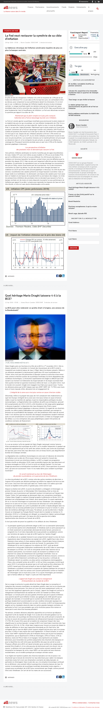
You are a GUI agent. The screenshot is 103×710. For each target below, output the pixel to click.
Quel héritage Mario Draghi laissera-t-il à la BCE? (83, 188)
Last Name (72, 239)
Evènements (81, 7)
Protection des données (92, 707)
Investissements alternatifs (53, 7)
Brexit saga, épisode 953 (77, 213)
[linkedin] (63, 275)
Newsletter (84, 1)
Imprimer (11, 276)
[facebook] (57, 275)
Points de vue (11, 31)
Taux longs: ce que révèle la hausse (81, 100)
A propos (90, 7)
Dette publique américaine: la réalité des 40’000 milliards (83, 114)
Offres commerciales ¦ (79, 703)
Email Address (73, 222)
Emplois (71, 7)
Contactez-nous (93, 703)
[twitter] (60, 275)
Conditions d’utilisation (78, 707)
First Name (72, 231)
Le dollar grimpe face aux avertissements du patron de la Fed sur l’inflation (83, 106)
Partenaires (40, 7)
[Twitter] (95, 2)
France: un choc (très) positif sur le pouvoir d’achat (81, 195)
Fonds (64, 7)
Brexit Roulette (74, 201)
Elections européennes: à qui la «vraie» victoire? (82, 207)
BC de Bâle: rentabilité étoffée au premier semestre (81, 85)
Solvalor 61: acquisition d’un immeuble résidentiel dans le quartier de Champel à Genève (83, 92)
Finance (30, 7)
